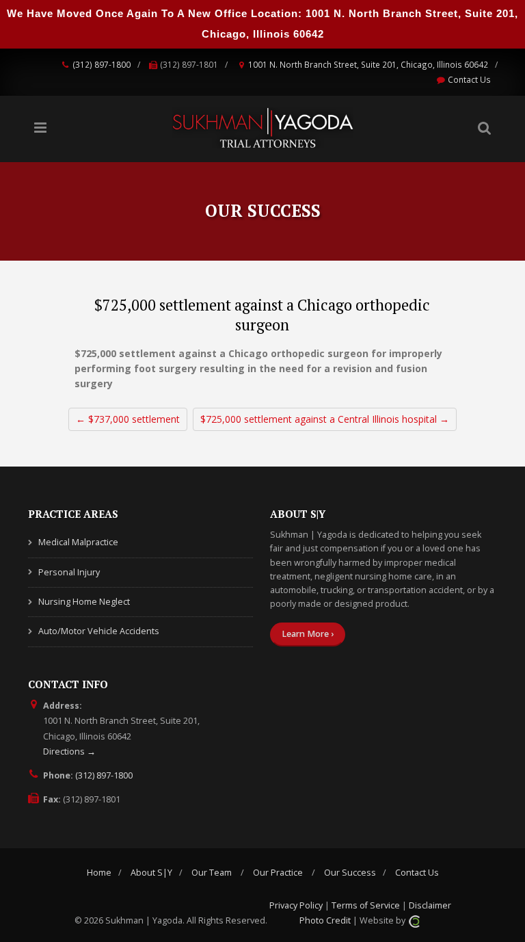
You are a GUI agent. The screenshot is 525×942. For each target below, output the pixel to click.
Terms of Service (366, 905)
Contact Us (469, 79)
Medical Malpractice (78, 542)
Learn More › (308, 634)
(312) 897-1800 (101, 64)
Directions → (69, 751)
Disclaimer (430, 905)
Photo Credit (325, 920)
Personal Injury (69, 572)
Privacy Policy (296, 905)
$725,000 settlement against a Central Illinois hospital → (324, 419)
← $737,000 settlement (128, 419)
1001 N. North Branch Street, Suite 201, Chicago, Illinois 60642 (368, 64)
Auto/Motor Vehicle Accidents (98, 631)
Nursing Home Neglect (84, 601)
